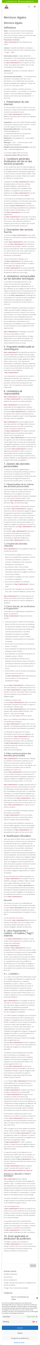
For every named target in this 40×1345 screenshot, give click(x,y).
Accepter (20, 1328)
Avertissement (8, 1277)
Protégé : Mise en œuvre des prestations (16, 1288)
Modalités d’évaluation (10, 1274)
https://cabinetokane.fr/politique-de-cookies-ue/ (18, 1170)
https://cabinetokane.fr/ (12, 42)
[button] (37, 1298)
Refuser (20, 1333)
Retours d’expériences (10, 1280)
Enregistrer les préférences (20, 1338)
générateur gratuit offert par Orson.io (17, 155)
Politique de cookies (19, 1342)
